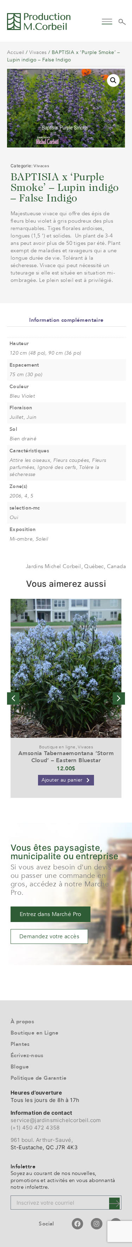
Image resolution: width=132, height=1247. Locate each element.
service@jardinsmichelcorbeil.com (56, 1120)
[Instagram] (96, 1223)
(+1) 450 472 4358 (35, 1127)
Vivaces (38, 52)
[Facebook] (77, 1223)
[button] (107, 21)
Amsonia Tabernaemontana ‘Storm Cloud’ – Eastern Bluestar (66, 756)
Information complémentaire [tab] (66, 320)
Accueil (15, 52)
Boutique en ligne (57, 747)
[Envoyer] (114, 1203)
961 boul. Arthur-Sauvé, (42, 1140)
